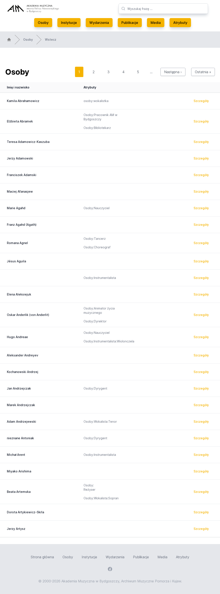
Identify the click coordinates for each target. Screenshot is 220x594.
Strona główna (42, 557)
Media (156, 22)
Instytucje (69, 22)
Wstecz (50, 39)
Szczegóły (201, 101)
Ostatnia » (203, 72)
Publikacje (129, 22)
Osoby (43, 22)
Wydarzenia (99, 22)
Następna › (173, 72)
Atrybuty (180, 22)
